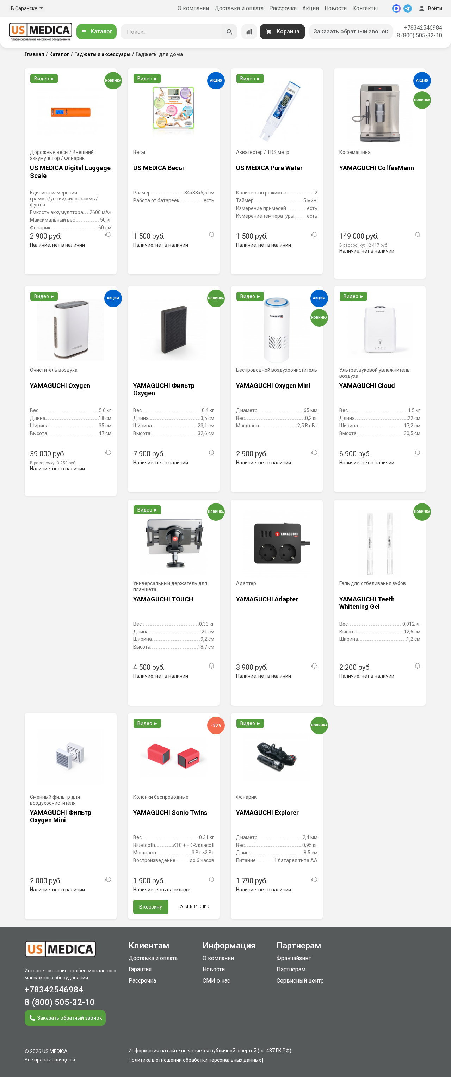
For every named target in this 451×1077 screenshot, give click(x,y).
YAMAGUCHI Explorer (267, 812)
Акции (310, 8)
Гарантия (140, 969)
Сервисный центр (300, 980)
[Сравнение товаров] (249, 31)
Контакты (365, 8)
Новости (336, 8)
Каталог (101, 31)
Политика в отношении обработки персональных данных (195, 1060)
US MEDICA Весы (158, 168)
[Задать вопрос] (108, 234)
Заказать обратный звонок (351, 31)
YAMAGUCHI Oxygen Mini (273, 385)
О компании (193, 8)
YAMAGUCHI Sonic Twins (170, 812)
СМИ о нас (216, 980)
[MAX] (396, 8)
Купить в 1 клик (194, 907)
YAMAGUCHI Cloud (367, 385)
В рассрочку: (363, 245)
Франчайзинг (294, 958)
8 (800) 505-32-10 (419, 35)
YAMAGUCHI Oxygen (60, 385)
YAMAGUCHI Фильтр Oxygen (163, 389)
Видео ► (44, 78)
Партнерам (291, 969)
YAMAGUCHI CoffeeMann (376, 168)
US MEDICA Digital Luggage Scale (70, 171)
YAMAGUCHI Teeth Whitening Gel (367, 603)
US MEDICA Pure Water (269, 168)
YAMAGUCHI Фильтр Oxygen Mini (60, 816)
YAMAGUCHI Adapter (267, 599)
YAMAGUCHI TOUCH (163, 599)
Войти (435, 8)
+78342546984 (423, 27)
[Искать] (229, 31)
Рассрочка (283, 8)
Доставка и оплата (239, 8)
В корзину (150, 907)
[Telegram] (407, 8)
